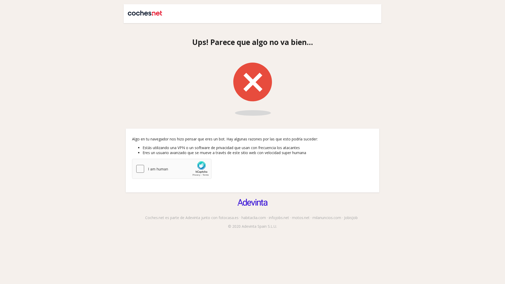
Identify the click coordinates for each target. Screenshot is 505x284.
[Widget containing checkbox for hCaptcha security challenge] (171, 169)
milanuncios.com (326, 217)
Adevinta (192, 217)
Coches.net (142, 11)
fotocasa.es (229, 217)
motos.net (301, 217)
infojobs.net (279, 217)
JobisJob (351, 217)
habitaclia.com (253, 217)
